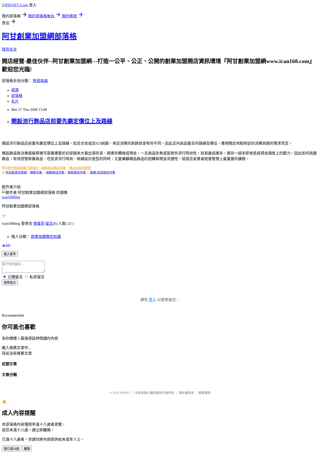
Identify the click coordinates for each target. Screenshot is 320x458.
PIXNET (125, 392)
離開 (27, 448)
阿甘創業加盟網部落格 (39, 36)
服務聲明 (204, 392)
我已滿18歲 (11, 448)
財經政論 (40, 81)
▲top (6, 245)
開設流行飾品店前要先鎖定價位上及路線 (61, 121)
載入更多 (10, 254)
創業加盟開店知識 (46, 237)
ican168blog (11, 197)
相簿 (15, 90)
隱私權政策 (186, 392)
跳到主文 (9, 49)
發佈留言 (10, 282)
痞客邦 (39, 223)
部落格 (16, 96)
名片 (15, 101)
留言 (49, 223)
